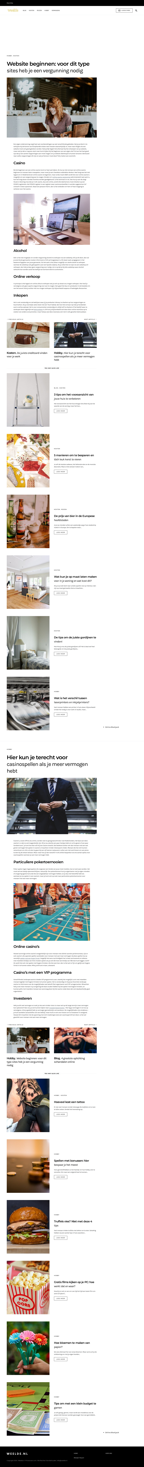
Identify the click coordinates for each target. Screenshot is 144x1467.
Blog (56, 388)
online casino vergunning (61, 177)
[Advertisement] (72, 32)
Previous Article (16, 319)
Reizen (64, 509)
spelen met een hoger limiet (30, 958)
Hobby (9, 56)
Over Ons (10, 3)
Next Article (89, 319)
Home (76, 1453)
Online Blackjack (112, 727)
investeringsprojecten (56, 1008)
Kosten (16, 56)
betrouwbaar (38, 309)
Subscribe (126, 10)
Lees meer (60, 411)
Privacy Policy (79, 1458)
